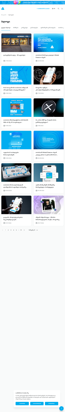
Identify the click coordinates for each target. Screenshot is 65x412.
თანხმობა (51, 403)
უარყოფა (22, 403)
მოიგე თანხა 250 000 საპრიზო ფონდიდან (35, 2)
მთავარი (3, 15)
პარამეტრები (37, 403)
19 (21, 230)
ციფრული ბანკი (42, 8)
